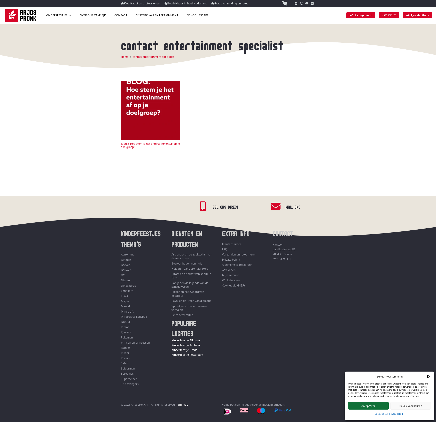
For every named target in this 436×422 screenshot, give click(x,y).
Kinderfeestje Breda (184, 350)
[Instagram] (301, 3)
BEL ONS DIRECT (225, 206)
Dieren (125, 280)
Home (124, 57)
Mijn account (230, 275)
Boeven (125, 265)
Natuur (125, 322)
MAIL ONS (292, 206)
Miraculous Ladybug (134, 317)
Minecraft (127, 311)
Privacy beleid (396, 413)
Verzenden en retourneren (239, 254)
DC (123, 275)
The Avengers (130, 384)
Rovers (125, 358)
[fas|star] (227, 412)
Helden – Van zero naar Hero (190, 268)
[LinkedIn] (312, 3)
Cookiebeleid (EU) (233, 285)
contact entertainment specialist (153, 57)
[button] (429, 376)
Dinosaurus (128, 286)
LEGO (124, 296)
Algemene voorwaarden (237, 265)
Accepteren (368, 406)
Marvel (125, 306)
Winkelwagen (231, 280)
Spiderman (128, 368)
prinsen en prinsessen (135, 342)
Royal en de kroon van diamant (191, 301)
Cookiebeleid (381, 413)
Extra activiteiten (182, 315)
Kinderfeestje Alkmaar (186, 340)
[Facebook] (296, 3)
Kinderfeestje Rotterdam (187, 355)
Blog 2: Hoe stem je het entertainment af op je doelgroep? (150, 145)
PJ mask (126, 332)
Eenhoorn (127, 291)
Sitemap (183, 404)
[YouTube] (307, 3)
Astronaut (127, 254)
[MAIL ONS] (277, 206)
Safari (125, 363)
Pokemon (127, 337)
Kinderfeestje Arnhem (186, 345)
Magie (125, 301)
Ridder (125, 353)
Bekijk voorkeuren (410, 406)
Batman (126, 260)
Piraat (125, 327)
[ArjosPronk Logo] (20, 15)
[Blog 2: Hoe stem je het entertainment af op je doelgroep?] (150, 83)
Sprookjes (127, 373)
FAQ (224, 249)
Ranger (125, 348)
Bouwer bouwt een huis (187, 263)
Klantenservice (231, 244)
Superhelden (129, 379)
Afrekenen (229, 270)
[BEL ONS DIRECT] (205, 206)
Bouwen (126, 270)
